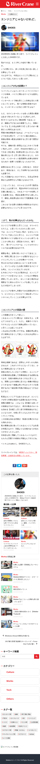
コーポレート (33, 730)
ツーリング (32, 718)
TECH (5, 718)
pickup (32, 734)
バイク (5, 722)
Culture (10, 672)
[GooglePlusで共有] (24, 465)
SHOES (11, 28)
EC (24, 718)
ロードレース (15, 718)
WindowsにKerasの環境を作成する (17, 636)
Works (3, 14)
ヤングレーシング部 (9, 734)
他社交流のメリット (20, 589)
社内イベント (23, 726)
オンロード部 (7, 714)
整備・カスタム (20, 730)
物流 (4, 726)
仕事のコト (13, 14)
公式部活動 (34, 722)
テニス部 (24, 722)
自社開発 (12, 726)
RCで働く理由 (26, 714)
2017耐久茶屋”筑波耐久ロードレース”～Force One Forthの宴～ (21, 643)
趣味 (16, 714)
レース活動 (6, 738)
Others (10, 699)
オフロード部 (7, 730)
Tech (8, 690)
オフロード (22, 734)
